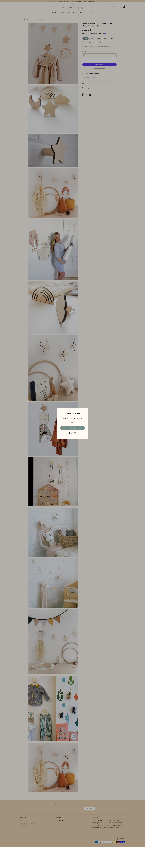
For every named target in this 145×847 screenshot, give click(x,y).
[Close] (86, 410)
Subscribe (73, 428)
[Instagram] (72, 433)
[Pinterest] (75, 433)
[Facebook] (69, 433)
